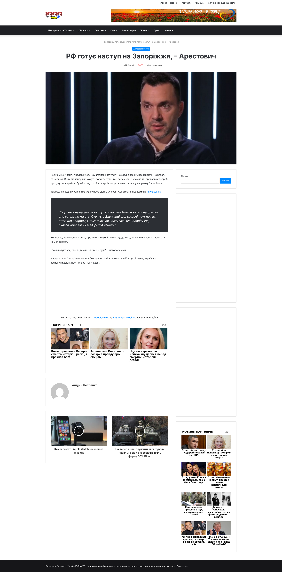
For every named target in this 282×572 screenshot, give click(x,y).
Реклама (199, 2)
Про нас (174, 2)
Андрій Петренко (84, 385)
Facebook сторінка (124, 317)
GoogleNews (101, 317)
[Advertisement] (109, 292)
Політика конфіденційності (221, 2)
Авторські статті (123, 41)
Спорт (113, 30)
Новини (169, 30)
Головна (162, 2)
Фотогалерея (129, 30)
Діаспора (83, 30)
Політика (99, 30)
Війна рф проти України (60, 30)
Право (157, 30)
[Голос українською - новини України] (54, 15)
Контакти (186, 2)
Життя (143, 30)
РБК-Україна (154, 191)
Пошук (184, 176)
